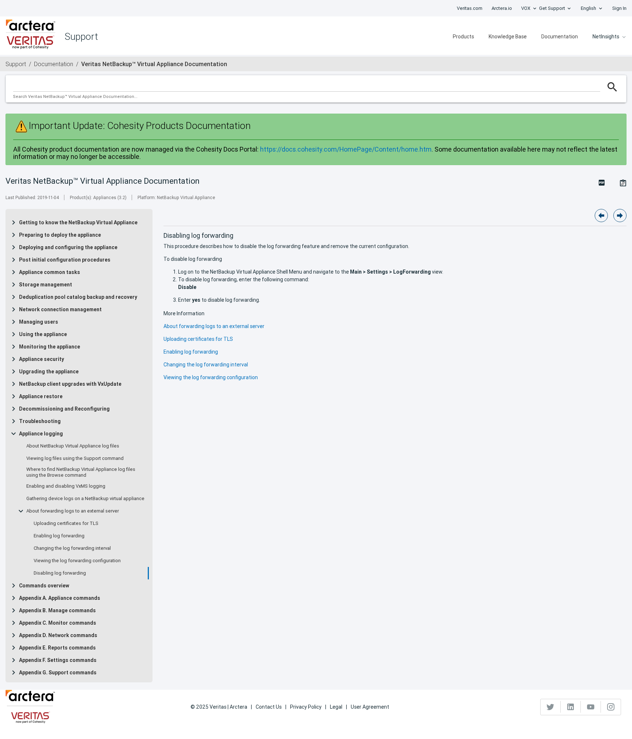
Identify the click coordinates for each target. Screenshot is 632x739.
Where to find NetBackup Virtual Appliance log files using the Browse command (80, 472)
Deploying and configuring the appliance (68, 247)
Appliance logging (41, 434)
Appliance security (41, 359)
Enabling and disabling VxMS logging (65, 486)
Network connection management (60, 309)
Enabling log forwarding (59, 536)
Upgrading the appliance (49, 371)
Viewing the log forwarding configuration (77, 561)
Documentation (559, 36)
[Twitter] (551, 707)
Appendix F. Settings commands (58, 660)
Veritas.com (469, 8)
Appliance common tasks (49, 272)
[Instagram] (611, 707)
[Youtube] (591, 707)
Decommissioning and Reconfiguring (64, 409)
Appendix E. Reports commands (57, 648)
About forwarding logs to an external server (72, 511)
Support (15, 64)
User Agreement (370, 706)
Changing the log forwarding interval (72, 548)
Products (463, 36)
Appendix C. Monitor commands (57, 623)
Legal (336, 706)
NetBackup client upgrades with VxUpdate (70, 384)
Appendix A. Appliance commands (59, 598)
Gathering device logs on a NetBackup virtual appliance (85, 499)
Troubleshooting (40, 421)
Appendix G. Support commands (58, 672)
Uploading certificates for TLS (66, 523)
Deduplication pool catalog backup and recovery (78, 297)
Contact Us (269, 706)
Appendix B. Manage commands (57, 610)
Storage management (45, 284)
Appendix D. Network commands (58, 635)
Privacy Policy (305, 706)
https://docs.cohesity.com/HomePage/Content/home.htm (346, 149)
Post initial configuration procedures (64, 260)
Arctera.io (502, 8)
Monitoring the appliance (49, 347)
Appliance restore (41, 396)
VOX (525, 8)
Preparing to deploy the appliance (60, 235)
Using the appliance (43, 334)
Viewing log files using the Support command (75, 458)
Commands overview (44, 585)
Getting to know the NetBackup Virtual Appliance (78, 222)
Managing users (38, 322)
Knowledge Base (508, 36)
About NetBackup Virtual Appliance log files (72, 446)
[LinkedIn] (571, 707)
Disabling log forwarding (60, 573)
